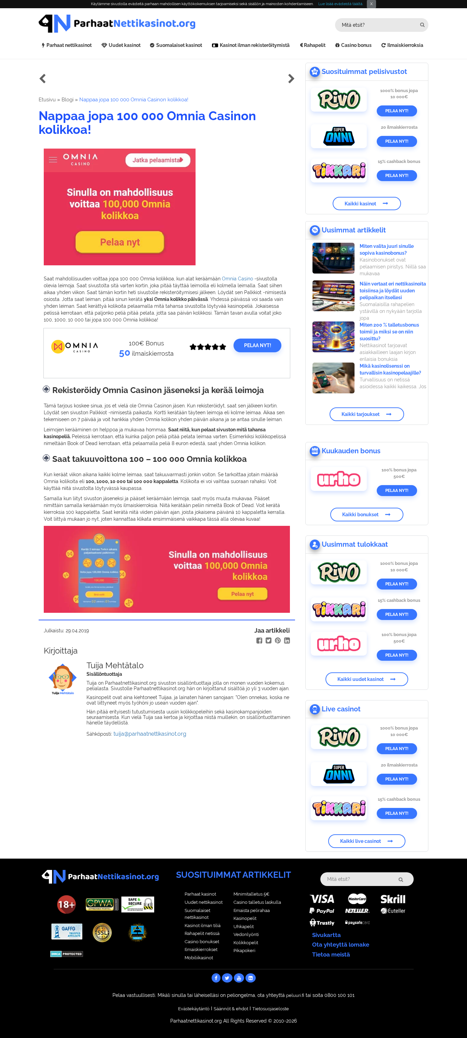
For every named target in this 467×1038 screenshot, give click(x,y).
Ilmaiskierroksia (405, 45)
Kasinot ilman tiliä (203, 925)
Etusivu (47, 100)
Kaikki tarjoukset (360, 414)
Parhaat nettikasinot (69, 45)
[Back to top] (448, 1019)
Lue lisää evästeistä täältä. (340, 4)
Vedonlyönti (246, 934)
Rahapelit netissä (202, 933)
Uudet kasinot (125, 45)
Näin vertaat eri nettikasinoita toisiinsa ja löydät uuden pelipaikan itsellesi (393, 290)
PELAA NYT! (257, 345)
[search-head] (422, 25)
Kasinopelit (245, 918)
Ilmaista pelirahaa (252, 910)
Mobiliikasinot (199, 957)
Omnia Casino (237, 278)
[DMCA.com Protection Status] (67, 953)
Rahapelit (314, 45)
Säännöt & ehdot (231, 1008)
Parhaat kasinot (200, 894)
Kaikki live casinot (360, 841)
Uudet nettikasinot (204, 902)
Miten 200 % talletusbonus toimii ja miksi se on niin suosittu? (389, 331)
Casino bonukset (202, 941)
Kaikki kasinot (360, 203)
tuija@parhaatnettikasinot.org (150, 734)
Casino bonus (356, 45)
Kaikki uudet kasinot (360, 679)
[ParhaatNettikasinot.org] (136, 23)
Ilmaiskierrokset (201, 949)
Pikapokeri (244, 950)
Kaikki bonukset (360, 514)
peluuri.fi (295, 995)
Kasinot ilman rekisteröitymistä (255, 45)
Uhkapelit (244, 926)
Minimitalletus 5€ (251, 894)
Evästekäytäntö (194, 1008)
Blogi (68, 100)
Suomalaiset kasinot (179, 45)
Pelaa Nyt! (397, 111)
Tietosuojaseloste (270, 1008)
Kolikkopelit (246, 942)
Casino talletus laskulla (257, 902)
